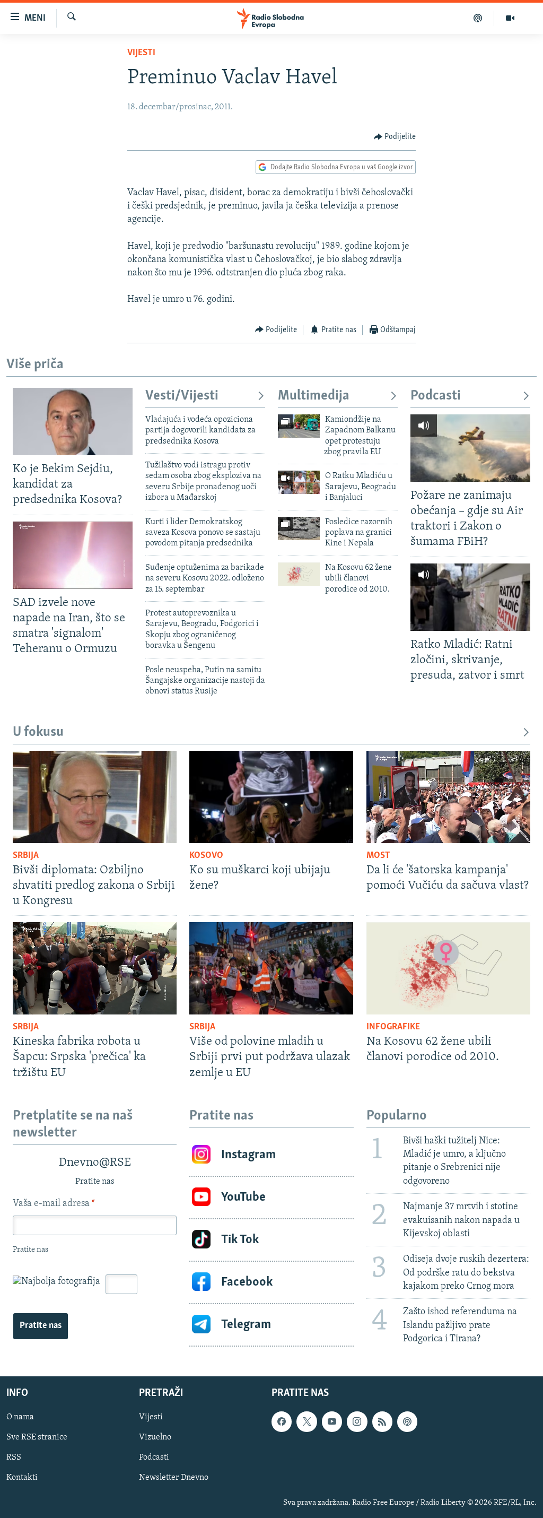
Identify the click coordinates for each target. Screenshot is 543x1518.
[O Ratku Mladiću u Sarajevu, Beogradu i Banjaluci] (299, 482)
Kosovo (206, 856)
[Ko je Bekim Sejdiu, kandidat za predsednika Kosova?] (73, 421)
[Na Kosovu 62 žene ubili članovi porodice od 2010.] (299, 574)
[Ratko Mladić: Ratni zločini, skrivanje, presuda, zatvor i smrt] (470, 597)
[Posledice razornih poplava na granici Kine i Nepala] (299, 528)
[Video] (510, 18)
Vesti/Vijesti (181, 396)
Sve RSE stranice (36, 1438)
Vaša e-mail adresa (54, 1204)
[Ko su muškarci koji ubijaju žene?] (271, 797)
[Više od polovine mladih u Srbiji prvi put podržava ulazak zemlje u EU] (271, 968)
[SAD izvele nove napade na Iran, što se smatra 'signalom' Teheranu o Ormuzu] (73, 555)
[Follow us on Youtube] (332, 1422)
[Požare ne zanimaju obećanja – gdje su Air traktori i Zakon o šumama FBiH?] (470, 448)
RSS (13, 1458)
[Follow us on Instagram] (357, 1422)
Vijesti (141, 53)
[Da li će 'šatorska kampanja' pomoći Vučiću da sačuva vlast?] (448, 797)
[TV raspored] (407, 1422)
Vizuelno (155, 1438)
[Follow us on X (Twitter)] (306, 1422)
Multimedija (313, 396)
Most (378, 856)
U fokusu (38, 732)
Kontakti (22, 1478)
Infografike (393, 1027)
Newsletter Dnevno (173, 1478)
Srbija (26, 856)
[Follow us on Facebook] (282, 1422)
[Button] (395, 137)
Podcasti (435, 396)
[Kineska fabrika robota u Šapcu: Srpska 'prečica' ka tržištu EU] (95, 968)
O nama (20, 1417)
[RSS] (382, 1422)
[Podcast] (478, 18)
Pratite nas (41, 1326)
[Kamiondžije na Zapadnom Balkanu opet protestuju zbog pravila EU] (299, 426)
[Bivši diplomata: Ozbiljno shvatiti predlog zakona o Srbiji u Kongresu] (95, 797)
